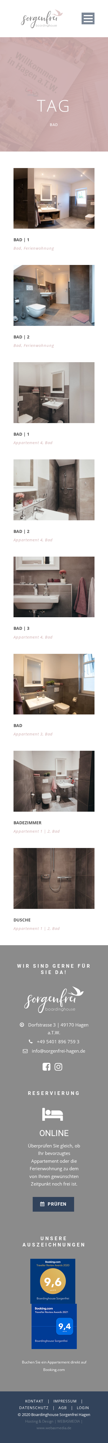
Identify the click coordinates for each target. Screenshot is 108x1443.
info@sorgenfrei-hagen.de (58, 1051)
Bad (17, 248)
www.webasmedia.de (54, 1427)
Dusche (22, 920)
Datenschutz (34, 1407)
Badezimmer (27, 822)
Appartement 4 (28, 442)
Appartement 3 (28, 734)
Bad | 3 (21, 628)
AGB (62, 1407)
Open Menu (88, 18)
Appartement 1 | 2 (32, 831)
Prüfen (56, 1204)
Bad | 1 (21, 239)
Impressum (65, 1401)
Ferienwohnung (39, 248)
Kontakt (34, 1401)
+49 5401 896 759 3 (58, 1042)
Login (83, 1407)
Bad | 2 (21, 337)
